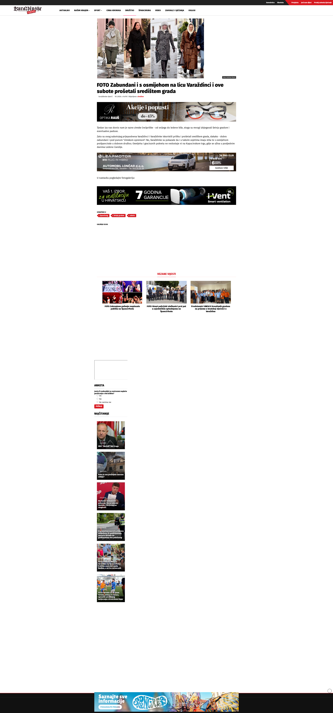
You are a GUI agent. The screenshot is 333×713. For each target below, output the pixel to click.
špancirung (104, 215)
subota (132, 215)
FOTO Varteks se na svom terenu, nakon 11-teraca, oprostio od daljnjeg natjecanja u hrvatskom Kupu (110, 596)
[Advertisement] (166, 339)
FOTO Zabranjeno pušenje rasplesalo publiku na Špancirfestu (122, 307)
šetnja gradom (119, 215)
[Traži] (283, 10)
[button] (99, 297)
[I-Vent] (166, 195)
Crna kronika (113, 10)
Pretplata (295, 3)
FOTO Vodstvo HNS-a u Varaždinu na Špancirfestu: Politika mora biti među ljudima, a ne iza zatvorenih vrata (109, 565)
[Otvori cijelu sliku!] (150, 48)
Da (100, 396)
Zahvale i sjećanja (174, 10)
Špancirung (145, 10)
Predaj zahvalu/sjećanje (323, 3)
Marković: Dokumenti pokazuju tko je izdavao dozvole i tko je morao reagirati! (108, 504)
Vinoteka (280, 3)
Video (158, 10)
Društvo (129, 10)
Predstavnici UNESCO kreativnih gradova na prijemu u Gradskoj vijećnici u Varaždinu (210, 309)
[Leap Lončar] (166, 162)
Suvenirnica (270, 3)
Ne (100, 399)
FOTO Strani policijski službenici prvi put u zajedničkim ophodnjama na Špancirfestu (166, 309)
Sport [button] (97, 10)
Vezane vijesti (166, 274)
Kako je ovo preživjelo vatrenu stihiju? (111, 476)
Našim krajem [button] (81, 10)
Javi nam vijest (306, 3)
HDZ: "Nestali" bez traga (108, 446)
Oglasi (191, 10)
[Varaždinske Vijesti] (27, 9)
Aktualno (64, 10)
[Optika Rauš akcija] (166, 111)
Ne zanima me (105, 402)
